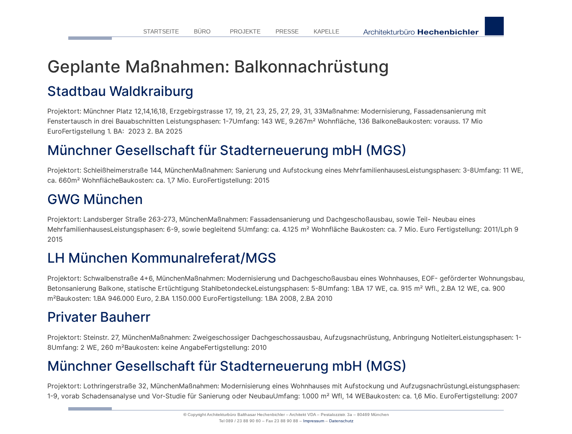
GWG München (95, 199)
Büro (202, 31)
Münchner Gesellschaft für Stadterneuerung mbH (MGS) (227, 150)
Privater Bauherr (98, 317)
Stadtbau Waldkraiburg (120, 91)
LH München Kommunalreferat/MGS (161, 258)
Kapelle (326, 31)
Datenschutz (341, 420)
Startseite (161, 31)
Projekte (245, 31)
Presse (287, 31)
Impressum (313, 420)
